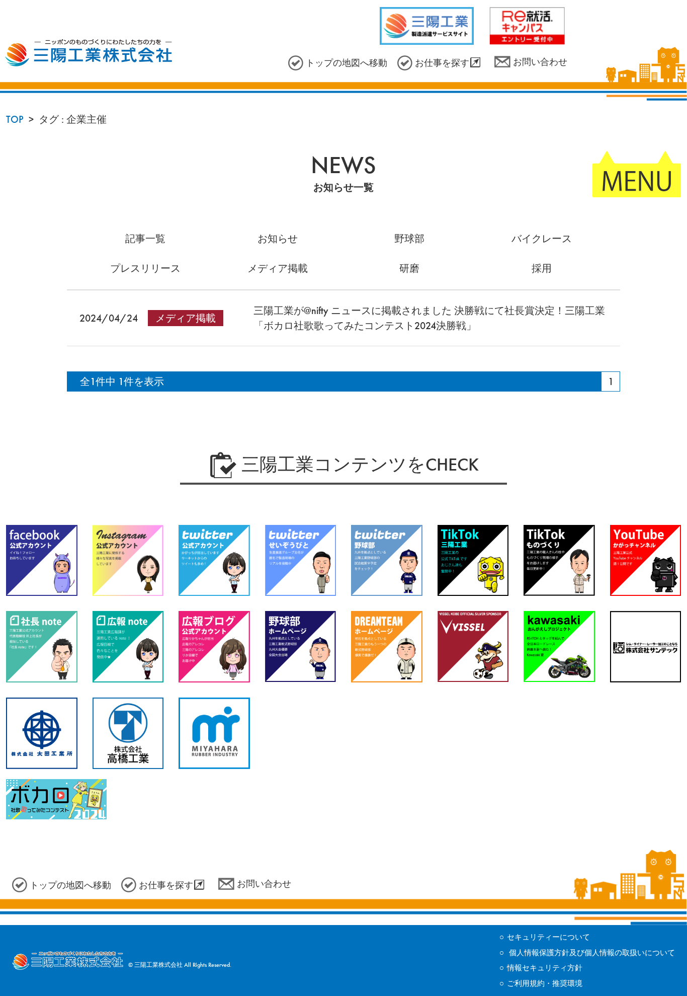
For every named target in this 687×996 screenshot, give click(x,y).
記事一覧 (145, 238)
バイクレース (541, 238)
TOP (15, 119)
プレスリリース (145, 268)
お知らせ (277, 238)
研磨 (409, 268)
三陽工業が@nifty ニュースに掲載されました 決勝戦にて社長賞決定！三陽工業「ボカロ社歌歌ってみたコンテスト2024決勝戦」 (429, 318)
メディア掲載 (277, 268)
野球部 (409, 238)
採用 (542, 268)
